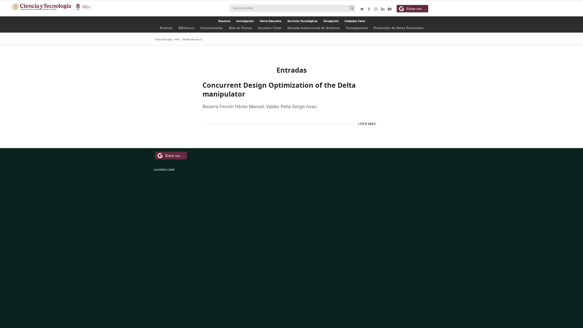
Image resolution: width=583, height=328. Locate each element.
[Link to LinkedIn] (382, 8)
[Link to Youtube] (389, 8)
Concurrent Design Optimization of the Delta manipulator (279, 89)
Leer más (367, 123)
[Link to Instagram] (375, 8)
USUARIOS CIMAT (164, 169)
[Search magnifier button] (352, 8)
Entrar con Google (417, 8)
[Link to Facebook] (369, 8)
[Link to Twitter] (362, 8)
